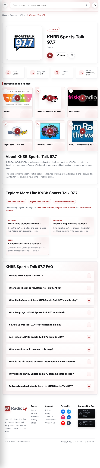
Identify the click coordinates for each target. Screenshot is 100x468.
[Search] (85, 5)
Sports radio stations (64, 201)
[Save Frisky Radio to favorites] (71, 91)
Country (13, 15)
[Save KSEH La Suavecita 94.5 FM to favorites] (38, 91)
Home (4, 15)
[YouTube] (63, 423)
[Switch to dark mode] (95, 5)
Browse (34, 413)
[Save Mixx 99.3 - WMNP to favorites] (38, 124)
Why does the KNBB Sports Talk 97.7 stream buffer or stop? (41, 374)
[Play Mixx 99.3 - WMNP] (50, 131)
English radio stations (39, 201)
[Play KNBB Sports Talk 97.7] (50, 55)
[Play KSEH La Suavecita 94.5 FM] (50, 98)
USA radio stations (16, 201)
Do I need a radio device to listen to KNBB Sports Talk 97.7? (41, 386)
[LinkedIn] (69, 417)
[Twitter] (69, 411)
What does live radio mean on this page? (31, 349)
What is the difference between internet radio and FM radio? (42, 361)
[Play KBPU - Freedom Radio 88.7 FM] (83, 131)
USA (21, 15)
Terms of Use (51, 419)
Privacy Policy (66, 442)
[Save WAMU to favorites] (6, 91)
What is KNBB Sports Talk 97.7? (26, 275)
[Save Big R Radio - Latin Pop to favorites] (6, 124)
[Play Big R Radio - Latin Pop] (17, 131)
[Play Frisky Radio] (83, 98)
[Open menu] (5, 5)
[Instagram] (63, 417)
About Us (49, 416)
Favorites (35, 416)
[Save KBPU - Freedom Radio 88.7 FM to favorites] (71, 124)
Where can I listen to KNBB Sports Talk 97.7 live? (35, 288)
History (34, 419)
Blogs (33, 423)
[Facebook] (63, 411)
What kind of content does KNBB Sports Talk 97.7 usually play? (43, 300)
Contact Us (50, 423)
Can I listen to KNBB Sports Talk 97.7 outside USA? (36, 337)
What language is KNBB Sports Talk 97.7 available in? (38, 312)
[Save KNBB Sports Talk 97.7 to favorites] (72, 55)
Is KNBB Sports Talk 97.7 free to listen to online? (35, 324)
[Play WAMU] (17, 98)
